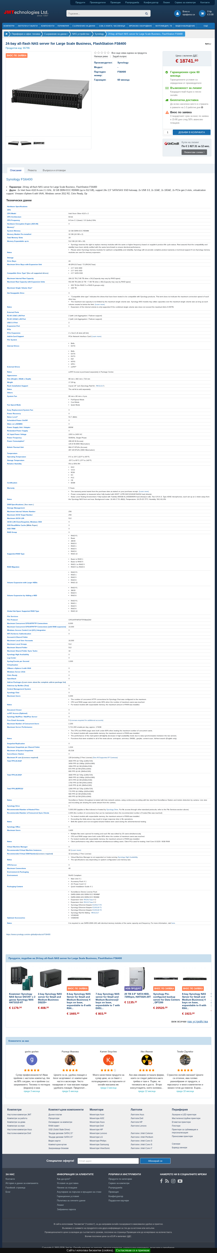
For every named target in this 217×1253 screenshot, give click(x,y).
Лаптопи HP (136, 1122)
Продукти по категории (120, 1179)
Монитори (96, 1109)
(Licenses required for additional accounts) (86, 720)
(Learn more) (100, 304)
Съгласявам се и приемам (132, 1250)
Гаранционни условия (68, 1196)
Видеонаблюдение (185, 26)
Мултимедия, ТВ (163, 26)
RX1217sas (88, 902)
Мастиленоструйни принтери (186, 1118)
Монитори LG (96, 1137)
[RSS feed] (167, 1181)
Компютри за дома (16, 1122)
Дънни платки (55, 1114)
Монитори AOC (97, 1118)
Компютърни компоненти (66, 1109)
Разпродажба (132, 2)
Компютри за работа (17, 1118)
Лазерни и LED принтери (184, 1114)
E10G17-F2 (97, 905)
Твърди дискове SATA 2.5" (60, 1133)
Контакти (205, 2)
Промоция (113, 1192)
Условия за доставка (67, 1183)
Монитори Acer (97, 1114)
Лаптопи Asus (137, 1114)
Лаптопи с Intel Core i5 (141, 1144)
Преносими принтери (182, 1136)
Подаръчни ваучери (118, 1200)
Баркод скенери (179, 1147)
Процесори (53, 1118)
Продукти (80, 2)
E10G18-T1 (97, 907)
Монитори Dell (97, 1126)
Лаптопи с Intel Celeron (142, 1133)
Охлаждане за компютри (60, 1122)
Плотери (176, 1126)
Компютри (9, 26)
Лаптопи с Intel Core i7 (141, 1148)
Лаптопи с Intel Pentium (142, 1137)
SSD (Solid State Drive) (59, 1129)
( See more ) (29, 504)
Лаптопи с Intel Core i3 (141, 1141)
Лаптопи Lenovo (138, 1126)
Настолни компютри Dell (19, 1133)
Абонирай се (155, 1160)
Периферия (63, 26)
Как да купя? (63, 1179)
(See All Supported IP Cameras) (105, 757)
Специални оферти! (60, 1160)
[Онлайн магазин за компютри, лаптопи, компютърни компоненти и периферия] (6, 34)
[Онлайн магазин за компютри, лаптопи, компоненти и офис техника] (26, 15)
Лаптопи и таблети (28, 26)
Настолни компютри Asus (19, 1129)
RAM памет (54, 1126)
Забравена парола (66, 1209)
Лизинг (166, 2)
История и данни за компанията (22, 1183)
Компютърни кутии (57, 1144)
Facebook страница (15, 1187)
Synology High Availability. (128, 857)
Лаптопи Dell (137, 1118)
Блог (8, 1192)
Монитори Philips (98, 1141)
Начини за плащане (67, 1187)
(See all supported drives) (37, 273)
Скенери (176, 1144)
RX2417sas (88, 900)
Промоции (115, 2)
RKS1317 (100, 386)
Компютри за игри (16, 1126)
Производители (98, 2)
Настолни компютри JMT (19, 1114)
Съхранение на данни (83, 26)
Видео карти (54, 1141)
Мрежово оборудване (140, 26)
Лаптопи (136, 1109)
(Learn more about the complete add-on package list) (44, 682)
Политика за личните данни (71, 1200)
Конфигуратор (151, 2)
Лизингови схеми (194, 152)
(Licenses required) (30, 757)
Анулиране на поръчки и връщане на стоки (79, 1192)
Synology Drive (112, 809)
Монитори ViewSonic (100, 1148)
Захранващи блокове (58, 1148)
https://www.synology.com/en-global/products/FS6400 (28, 934)
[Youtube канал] (180, 1181)
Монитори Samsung (99, 1144)
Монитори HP (96, 1129)
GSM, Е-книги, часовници (112, 26)
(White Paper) (31, 525)
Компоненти (47, 26)
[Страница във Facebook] (161, 1181)
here (173, 923)
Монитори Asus (97, 1122)
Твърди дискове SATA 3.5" (60, 1137)
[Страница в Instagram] (173, 1181)
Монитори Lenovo (98, 1133)
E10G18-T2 (97, 910)
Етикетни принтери (181, 1122)
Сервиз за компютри (185, 2)
